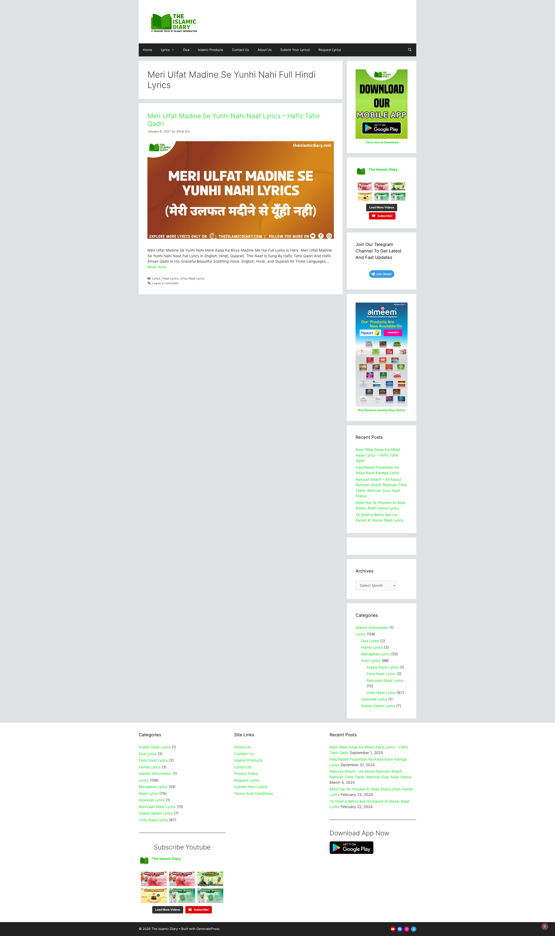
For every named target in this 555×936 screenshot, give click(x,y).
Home (147, 50)
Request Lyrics (329, 50)
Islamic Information (372, 627)
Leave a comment (165, 283)
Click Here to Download (381, 142)
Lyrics (165, 50)
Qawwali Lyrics (374, 699)
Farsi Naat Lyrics (381, 674)
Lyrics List (242, 767)
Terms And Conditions (253, 793)
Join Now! (384, 274)
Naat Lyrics (170, 278)
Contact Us (240, 50)
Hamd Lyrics (372, 647)
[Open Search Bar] (409, 49)
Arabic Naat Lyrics (382, 667)
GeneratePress (208, 929)
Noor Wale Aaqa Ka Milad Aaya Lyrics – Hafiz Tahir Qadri (378, 455)
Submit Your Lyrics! (295, 50)
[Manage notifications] (544, 926)
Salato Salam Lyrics (378, 706)
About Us (265, 50)
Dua (186, 50)
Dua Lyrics (370, 641)
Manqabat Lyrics (375, 654)
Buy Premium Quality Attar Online (381, 410)
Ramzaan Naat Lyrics (385, 680)
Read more (156, 267)
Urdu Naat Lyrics (192, 278)
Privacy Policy (246, 773)
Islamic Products (210, 50)
